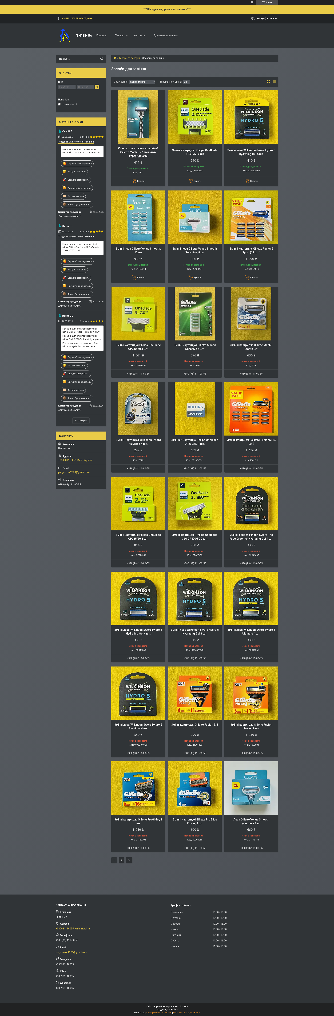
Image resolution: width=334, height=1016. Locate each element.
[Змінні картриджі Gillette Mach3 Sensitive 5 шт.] (195, 314)
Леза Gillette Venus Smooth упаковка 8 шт (251, 821)
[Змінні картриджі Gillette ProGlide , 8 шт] (138, 788)
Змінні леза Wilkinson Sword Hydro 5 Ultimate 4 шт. (251, 631)
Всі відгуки (81, 420)
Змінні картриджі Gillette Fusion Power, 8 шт (251, 726)
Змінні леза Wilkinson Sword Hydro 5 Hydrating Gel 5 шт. (251, 152)
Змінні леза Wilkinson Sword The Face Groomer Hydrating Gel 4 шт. (251, 536)
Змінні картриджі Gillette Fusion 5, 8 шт (194, 726)
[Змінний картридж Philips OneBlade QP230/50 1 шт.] (195, 409)
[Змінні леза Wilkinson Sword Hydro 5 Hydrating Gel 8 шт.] (195, 598)
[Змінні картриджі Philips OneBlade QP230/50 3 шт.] (138, 314)
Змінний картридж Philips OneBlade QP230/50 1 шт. (194, 441)
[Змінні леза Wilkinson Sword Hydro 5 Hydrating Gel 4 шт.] (138, 598)
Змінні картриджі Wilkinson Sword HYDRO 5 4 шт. (138, 441)
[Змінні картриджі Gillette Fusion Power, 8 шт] (251, 693)
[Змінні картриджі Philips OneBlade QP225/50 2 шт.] (138, 503)
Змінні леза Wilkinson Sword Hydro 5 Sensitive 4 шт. (138, 726)
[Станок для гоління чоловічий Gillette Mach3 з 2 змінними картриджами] (138, 117)
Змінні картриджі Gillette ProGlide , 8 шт (138, 821)
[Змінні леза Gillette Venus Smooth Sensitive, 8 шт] (195, 217)
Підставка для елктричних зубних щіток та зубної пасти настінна (80, 345)
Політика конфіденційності (186, 1012)
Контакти (139, 35)
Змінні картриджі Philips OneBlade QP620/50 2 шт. (194, 152)
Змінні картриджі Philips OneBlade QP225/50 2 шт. (138, 536)
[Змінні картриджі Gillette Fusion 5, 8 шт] (195, 693)
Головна (101, 35)
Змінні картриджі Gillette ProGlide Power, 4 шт (195, 821)
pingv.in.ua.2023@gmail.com (74, 472)
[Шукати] (102, 59)
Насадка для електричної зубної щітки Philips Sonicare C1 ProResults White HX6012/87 (80, 247)
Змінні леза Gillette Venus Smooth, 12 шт (138, 250)
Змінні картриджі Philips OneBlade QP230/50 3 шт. (138, 347)
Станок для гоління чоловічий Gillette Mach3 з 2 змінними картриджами (138, 152)
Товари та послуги (129, 58)
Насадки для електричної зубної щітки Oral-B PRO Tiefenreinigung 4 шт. (82, 337)
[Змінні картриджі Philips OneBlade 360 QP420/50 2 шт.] (195, 503)
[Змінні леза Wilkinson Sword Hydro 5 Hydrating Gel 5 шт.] (251, 117)
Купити (141, 181)
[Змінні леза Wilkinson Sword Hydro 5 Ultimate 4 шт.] (251, 598)
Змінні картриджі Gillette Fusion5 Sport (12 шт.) (251, 250)
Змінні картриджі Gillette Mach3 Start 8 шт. (251, 347)
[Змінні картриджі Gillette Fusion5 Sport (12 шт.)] (251, 217)
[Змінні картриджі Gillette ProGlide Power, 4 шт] (195, 788)
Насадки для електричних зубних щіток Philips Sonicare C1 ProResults (81, 151)
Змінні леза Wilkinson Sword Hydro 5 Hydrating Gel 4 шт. (138, 631)
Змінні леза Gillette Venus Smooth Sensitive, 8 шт (195, 250)
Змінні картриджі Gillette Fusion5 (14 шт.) (251, 441)
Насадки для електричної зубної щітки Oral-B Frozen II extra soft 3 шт (81, 330)
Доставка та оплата (166, 35)
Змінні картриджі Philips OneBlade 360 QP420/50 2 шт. (194, 536)
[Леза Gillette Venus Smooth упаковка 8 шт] (251, 788)
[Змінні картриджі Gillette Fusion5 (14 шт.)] (251, 409)
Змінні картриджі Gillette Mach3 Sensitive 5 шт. (195, 347)
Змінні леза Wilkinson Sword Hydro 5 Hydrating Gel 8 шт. (195, 631)
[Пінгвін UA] (64, 35)
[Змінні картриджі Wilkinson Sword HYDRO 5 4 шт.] (138, 409)
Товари (119, 35)
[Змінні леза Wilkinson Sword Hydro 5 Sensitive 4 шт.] (138, 693)
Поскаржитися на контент (159, 1012)
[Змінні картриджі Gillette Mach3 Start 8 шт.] (251, 314)
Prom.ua (184, 1006)
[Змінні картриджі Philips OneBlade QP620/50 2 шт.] (195, 117)
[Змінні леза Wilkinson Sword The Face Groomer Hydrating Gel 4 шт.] (251, 503)
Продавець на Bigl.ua (167, 1009)
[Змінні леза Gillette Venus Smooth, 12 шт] (138, 217)
